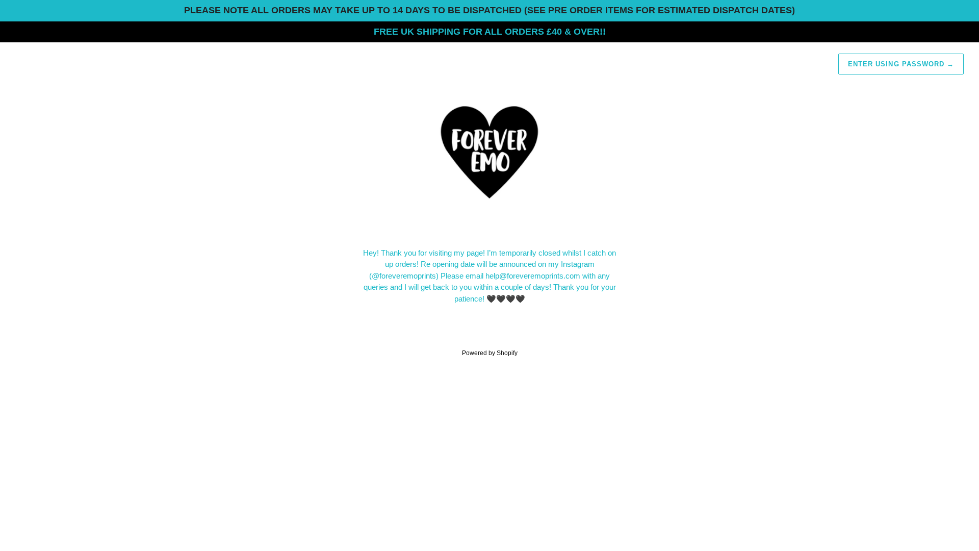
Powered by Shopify (490, 353)
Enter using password (901, 64)
